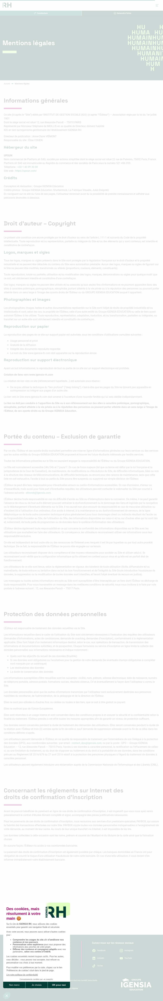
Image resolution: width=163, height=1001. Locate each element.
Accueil (7, 84)
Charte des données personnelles (47, 988)
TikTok (100, 966)
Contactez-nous (23, 988)
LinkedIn (100, 958)
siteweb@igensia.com (38, 492)
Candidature (42, 13)
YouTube (128, 958)
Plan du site (9, 988)
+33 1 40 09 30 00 (27, 166)
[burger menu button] (157, 5)
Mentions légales (71, 988)
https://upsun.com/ (26, 170)
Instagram (128, 950)
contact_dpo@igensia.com (87, 743)
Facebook (101, 950)
